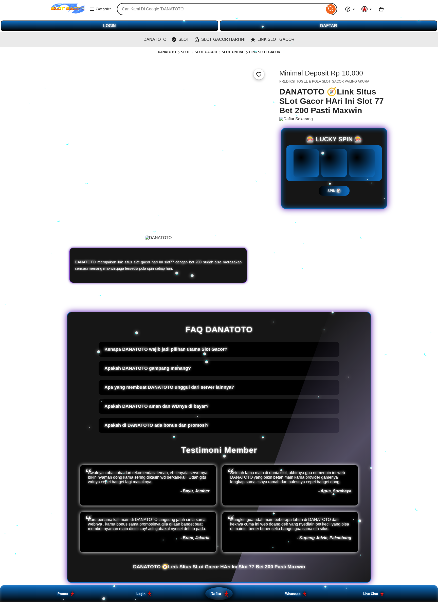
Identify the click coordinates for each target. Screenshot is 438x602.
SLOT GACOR (206, 52)
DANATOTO (167, 52)
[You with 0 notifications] (366, 9)
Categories (104, 9)
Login (140, 594)
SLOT (185, 52)
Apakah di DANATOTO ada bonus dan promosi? (156, 425)
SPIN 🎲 (334, 191)
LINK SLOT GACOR (264, 52)
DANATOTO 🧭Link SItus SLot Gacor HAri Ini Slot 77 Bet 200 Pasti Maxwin (219, 566)
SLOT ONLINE (233, 52)
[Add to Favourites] (258, 74)
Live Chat (370, 594)
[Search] (331, 9)
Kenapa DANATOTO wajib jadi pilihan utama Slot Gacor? (165, 349)
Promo (63, 594)
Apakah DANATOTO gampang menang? (147, 368)
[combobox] (221, 9)
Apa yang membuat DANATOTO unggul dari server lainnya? (169, 387)
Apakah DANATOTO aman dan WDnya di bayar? (156, 406)
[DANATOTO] (67, 12)
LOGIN (109, 26)
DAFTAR (328, 26)
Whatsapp (293, 594)
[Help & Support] (350, 9)
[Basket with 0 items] (381, 9)
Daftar (215, 593)
